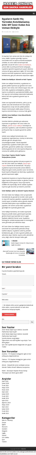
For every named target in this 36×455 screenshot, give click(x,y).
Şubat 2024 (5, 409)
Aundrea (4, 354)
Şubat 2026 (5, 383)
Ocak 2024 (5, 411)
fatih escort (13, 454)
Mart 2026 (5, 381)
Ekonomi (4, 427)
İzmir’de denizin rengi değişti (10, 338)
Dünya (4, 422)
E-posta (4, 294)
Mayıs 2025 (5, 387)
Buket (4, 371)
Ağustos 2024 (6, 402)
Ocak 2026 (5, 385)
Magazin (4, 431)
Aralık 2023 (5, 413)
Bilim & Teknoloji (7, 420)
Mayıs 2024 (5, 405)
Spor (3, 439)
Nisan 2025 (5, 390)
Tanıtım (4, 442)
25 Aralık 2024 (7, 32)
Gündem (4, 429)
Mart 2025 (5, 392)
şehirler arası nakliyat (15, 126)
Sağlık (3, 433)
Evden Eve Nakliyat (24, 65)
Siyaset (4, 435)
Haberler (23, 449)
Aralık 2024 (5, 398)
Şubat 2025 (5, 394)
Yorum (4, 274)
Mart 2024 (5, 407)
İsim (3, 288)
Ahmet (4, 365)
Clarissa (4, 359)
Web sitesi (5, 299)
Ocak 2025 (5, 396)
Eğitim (4, 424)
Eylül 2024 (5, 400)
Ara (3, 319)
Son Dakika (5, 437)
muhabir (16, 32)
